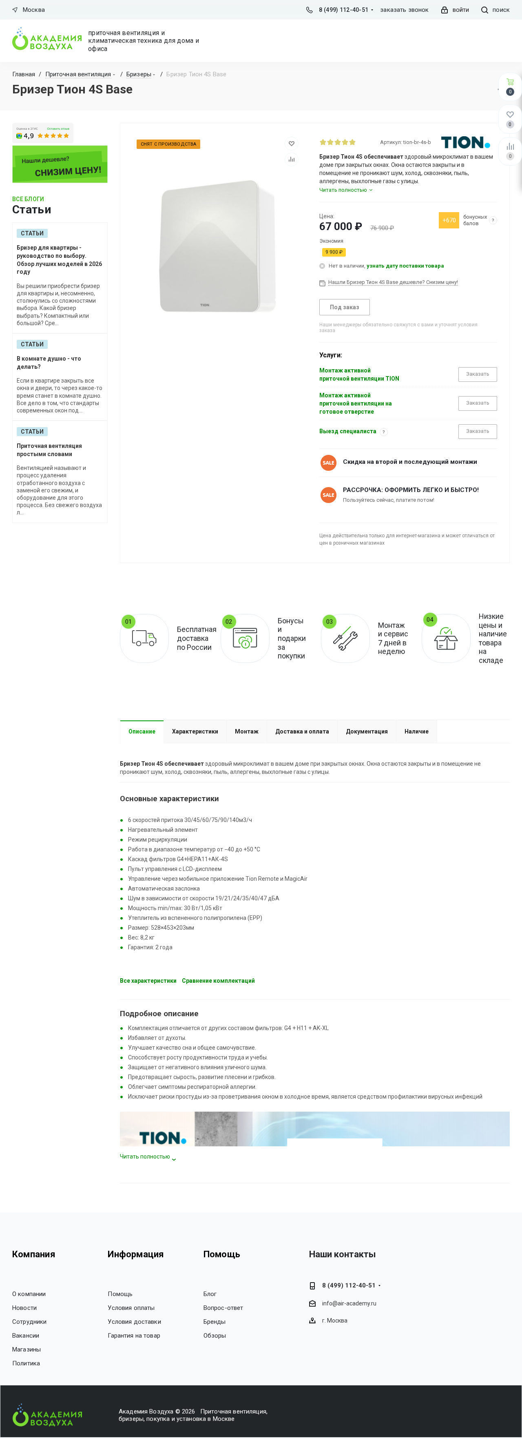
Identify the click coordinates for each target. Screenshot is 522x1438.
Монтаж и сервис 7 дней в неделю (393, 638)
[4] (345, 142)
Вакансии (25, 1335)
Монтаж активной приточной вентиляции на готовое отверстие (355, 403)
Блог (210, 1294)
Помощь (120, 1294)
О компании (29, 1294)
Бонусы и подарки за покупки (292, 638)
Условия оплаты (131, 1308)
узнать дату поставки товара (405, 266)
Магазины (26, 1349)
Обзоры (214, 1335)
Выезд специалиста (347, 431)
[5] (352, 142)
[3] (337, 142)
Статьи (32, 233)
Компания (33, 1254)
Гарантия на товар (134, 1335)
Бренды (214, 1321)
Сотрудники (29, 1321)
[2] (330, 142)
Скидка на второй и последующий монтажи (410, 461)
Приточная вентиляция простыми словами (49, 450)
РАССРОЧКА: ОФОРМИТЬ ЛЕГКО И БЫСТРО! (411, 490)
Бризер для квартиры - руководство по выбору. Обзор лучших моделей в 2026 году (59, 259)
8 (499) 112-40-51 (343, 10)
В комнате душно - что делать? (49, 362)
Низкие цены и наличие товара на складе (493, 638)
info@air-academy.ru (349, 1303)
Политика (26, 1363)
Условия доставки (134, 1321)
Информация (136, 1254)
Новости (24, 1308)
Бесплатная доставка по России (197, 638)
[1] (323, 142)
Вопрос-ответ (223, 1308)
